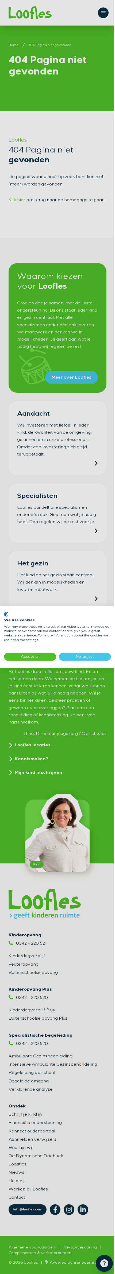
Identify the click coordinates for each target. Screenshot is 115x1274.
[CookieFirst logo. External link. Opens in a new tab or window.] (6, 614)
